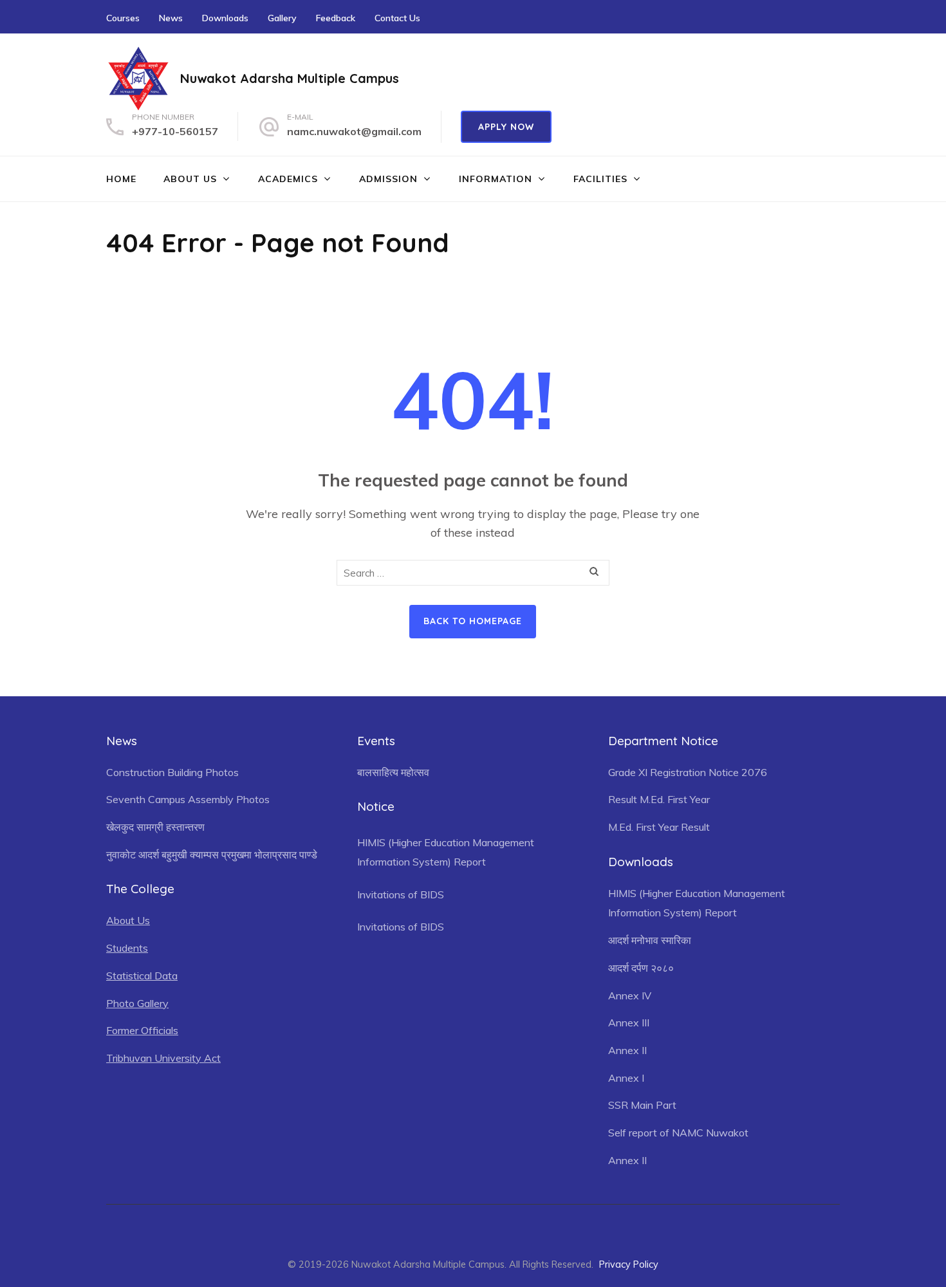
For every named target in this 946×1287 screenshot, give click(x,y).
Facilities (600, 179)
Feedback (335, 18)
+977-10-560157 (175, 131)
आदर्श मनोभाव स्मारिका (649, 940)
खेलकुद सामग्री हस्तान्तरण (155, 826)
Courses (123, 18)
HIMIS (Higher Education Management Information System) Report (445, 852)
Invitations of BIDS (400, 894)
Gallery (282, 18)
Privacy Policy (628, 1264)
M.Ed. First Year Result (659, 826)
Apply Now (506, 127)
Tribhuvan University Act (163, 1057)
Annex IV (629, 995)
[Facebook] (835, 16)
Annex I (626, 1077)
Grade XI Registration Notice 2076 (687, 772)
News (171, 18)
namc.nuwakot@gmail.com (354, 131)
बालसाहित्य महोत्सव (393, 772)
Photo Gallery (137, 1003)
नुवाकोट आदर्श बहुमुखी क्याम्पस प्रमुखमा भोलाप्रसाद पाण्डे (211, 854)
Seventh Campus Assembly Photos (188, 799)
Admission (388, 179)
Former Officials (142, 1030)
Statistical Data (142, 975)
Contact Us (397, 18)
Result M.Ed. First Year (659, 799)
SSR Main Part (642, 1104)
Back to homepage (472, 621)
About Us (190, 179)
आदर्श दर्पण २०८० (641, 967)
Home (121, 179)
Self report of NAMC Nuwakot (678, 1132)
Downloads (225, 18)
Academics (288, 179)
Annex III (628, 1022)
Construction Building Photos (172, 772)
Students (127, 947)
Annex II (627, 1050)
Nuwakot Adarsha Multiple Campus (289, 78)
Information (495, 179)
